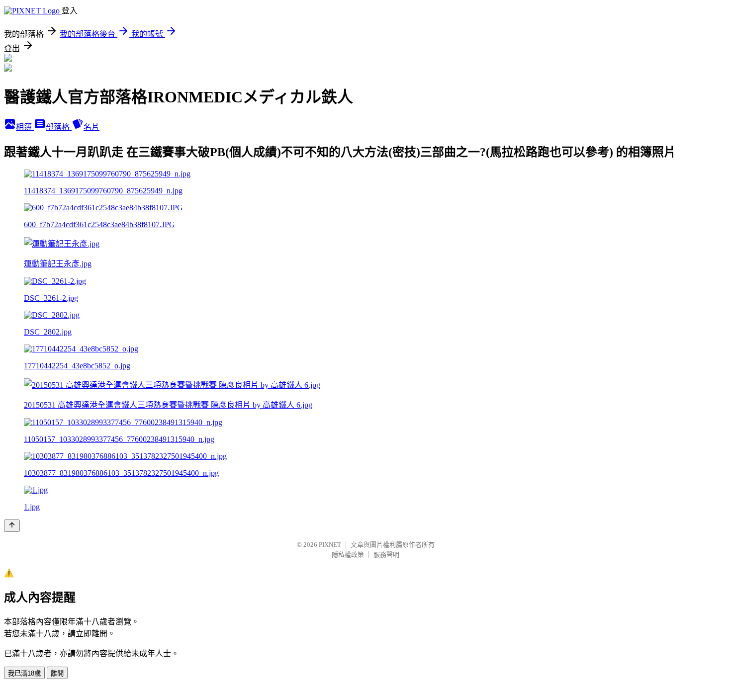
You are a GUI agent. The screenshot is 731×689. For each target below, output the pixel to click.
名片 (91, 127)
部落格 (59, 127)
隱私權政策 (348, 554)
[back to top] (12, 525)
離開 (57, 673)
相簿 (25, 127)
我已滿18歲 (24, 673)
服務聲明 (386, 554)
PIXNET (330, 544)
